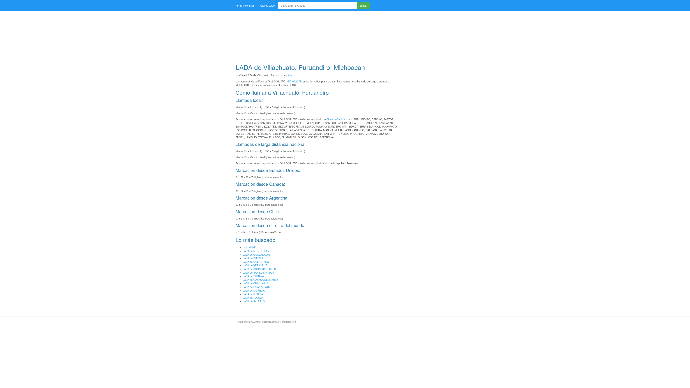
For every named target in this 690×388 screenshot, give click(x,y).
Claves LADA (267, 5)
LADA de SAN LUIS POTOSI (259, 272)
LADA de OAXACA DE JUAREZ (260, 279)
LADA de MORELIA (254, 290)
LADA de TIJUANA (253, 276)
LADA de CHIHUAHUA (255, 283)
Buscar (363, 5)
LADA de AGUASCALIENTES (259, 269)
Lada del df (249, 247)
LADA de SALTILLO (254, 301)
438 (290, 75)
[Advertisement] (340, 36)
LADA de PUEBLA (253, 258)
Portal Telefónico (245, 5)
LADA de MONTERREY (256, 251)
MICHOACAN (294, 81)
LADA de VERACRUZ (255, 265)
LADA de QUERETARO (256, 262)
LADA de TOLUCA (253, 297)
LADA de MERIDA (253, 294)
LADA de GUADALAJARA (257, 254)
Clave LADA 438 (335, 119)
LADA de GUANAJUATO (256, 287)
